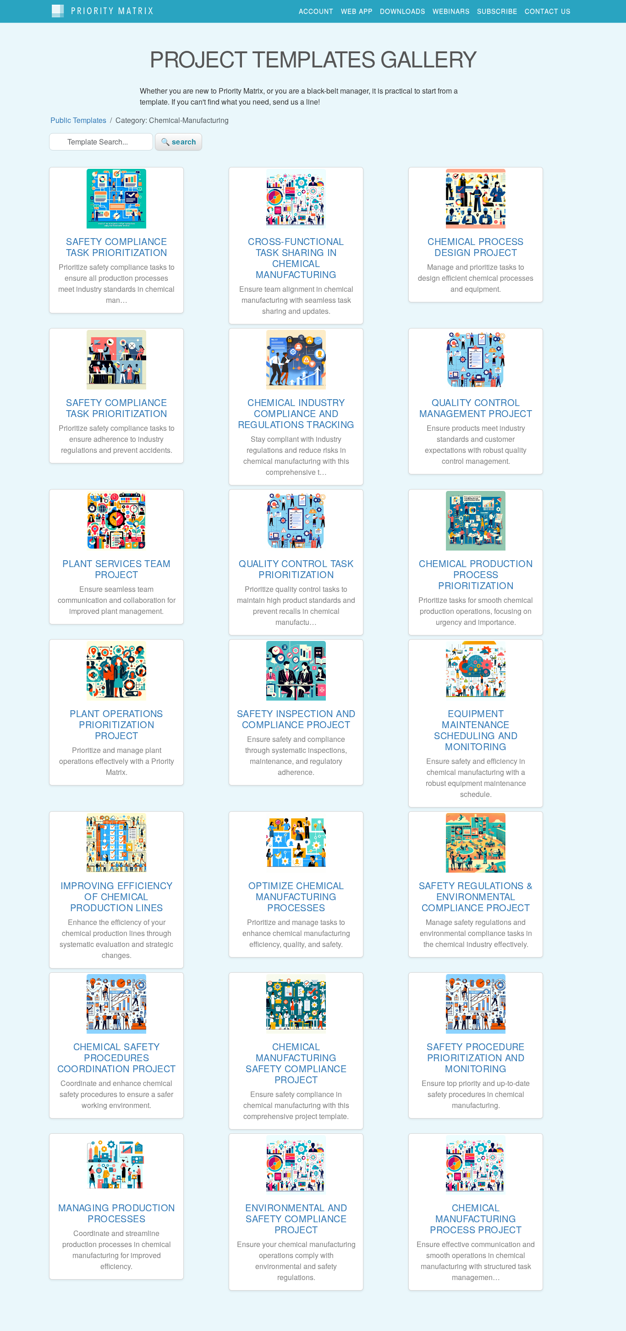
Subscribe (497, 11)
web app (357, 11)
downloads (402, 11)
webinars (451, 11)
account (316, 11)
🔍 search (178, 141)
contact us (548, 11)
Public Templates (78, 120)
